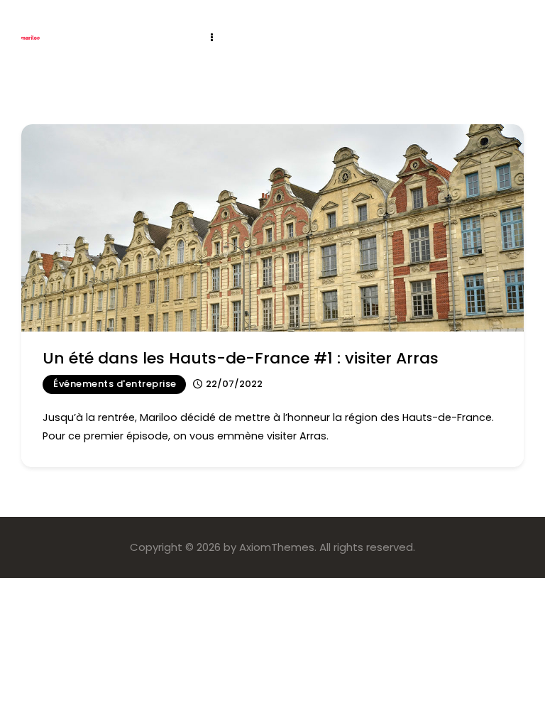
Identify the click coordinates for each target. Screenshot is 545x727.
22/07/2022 (234, 383)
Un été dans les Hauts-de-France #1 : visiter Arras (241, 358)
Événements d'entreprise (115, 383)
